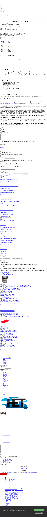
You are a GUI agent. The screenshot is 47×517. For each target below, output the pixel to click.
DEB (4, 379)
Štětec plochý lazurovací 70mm (6, 291)
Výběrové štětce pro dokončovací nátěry (7, 220)
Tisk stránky (6, 175)
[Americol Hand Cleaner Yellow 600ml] (7, 308)
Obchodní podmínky (6, 435)
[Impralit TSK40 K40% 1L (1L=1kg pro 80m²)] (9, 298)
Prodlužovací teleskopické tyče (6, 242)
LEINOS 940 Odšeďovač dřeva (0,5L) (7, 345)
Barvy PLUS (5, 374)
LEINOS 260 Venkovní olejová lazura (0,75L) (8, 342)
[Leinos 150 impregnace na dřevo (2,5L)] (8, 340)
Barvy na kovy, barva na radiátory (6, 214)
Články (1, 8)
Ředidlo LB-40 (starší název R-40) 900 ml (8, 330)
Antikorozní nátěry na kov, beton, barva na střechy (9, 201)
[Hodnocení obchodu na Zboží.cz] (4, 474)
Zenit (4, 394)
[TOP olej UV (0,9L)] (4, 328)
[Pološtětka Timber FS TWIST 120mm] (7, 295)
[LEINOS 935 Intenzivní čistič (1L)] (7, 334)
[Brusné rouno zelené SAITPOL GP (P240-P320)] (9, 349)
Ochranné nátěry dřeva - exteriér (6, 199)
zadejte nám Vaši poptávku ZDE (6, 353)
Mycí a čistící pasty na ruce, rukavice (7, 246)
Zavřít (7, 477)
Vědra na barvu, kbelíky (4, 244)
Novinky (2, 7)
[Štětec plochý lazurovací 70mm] (6, 292)
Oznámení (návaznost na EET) (8, 431)
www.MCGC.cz (25, 421)
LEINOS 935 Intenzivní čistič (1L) (6, 333)
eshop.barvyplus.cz (8, 472)
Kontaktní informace (4, 10)
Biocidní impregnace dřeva (5, 188)
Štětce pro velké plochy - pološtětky (6, 231)
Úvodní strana (3, 6)
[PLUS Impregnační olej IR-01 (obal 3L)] (4, 283)
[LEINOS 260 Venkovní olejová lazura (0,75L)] (9, 343)
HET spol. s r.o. (5, 380)
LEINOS (4, 383)
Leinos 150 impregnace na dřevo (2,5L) (7, 339)
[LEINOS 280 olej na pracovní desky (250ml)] (9, 337)
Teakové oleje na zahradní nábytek (6, 194)
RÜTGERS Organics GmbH (8, 385)
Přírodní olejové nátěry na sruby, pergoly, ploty (8, 190)
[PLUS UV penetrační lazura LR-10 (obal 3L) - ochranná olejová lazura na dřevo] (15, 286)
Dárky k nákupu (3, 253)
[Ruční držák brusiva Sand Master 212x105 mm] (9, 314)
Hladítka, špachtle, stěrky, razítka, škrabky (8, 236)
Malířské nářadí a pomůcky (5, 216)
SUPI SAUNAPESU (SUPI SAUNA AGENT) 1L (9, 300)
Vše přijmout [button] (39, 509)
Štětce (1, 218)
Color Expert (5, 378)
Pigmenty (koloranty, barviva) (5, 212)
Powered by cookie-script (6, 515)
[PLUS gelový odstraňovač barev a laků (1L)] (8, 304)
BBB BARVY (5, 375)
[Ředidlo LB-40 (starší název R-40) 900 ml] (8, 331)
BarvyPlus (2, 12)
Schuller (8, 41)
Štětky (1, 233)
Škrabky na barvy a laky (4, 181)
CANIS (4, 377)
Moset (4, 359)
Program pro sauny (3, 249)
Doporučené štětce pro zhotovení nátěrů (7, 52)
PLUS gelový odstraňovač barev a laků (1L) (8, 303)
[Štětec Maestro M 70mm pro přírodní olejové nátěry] (10, 289)
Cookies (4, 434)
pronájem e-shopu (31, 472)
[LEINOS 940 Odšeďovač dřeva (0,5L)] (7, 346)
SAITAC (4, 387)
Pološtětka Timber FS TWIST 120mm (7, 294)
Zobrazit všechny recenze (5, 272)
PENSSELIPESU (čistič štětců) (10, 103)
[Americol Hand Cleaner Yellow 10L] (7, 311)
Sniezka (4, 362)
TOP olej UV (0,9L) (4, 327)
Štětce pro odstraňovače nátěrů (6, 229)
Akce (1, 9)
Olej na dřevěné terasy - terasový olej (7, 192)
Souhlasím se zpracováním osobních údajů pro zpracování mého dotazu (15, 141)
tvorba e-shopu (24, 472)
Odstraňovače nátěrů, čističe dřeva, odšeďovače (9, 179)
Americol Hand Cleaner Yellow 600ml (7, 306)
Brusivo (1, 177)
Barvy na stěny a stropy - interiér (6, 207)
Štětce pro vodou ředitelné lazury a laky (7, 227)
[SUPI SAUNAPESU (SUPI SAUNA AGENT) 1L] (10, 301)
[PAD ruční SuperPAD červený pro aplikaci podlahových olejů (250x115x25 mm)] (4, 325)
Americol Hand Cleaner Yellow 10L (7, 310)
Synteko (4, 360)
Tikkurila (4, 363)
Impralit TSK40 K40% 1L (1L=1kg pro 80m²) (8, 297)
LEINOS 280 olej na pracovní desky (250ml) (8, 336)
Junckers (4, 381)
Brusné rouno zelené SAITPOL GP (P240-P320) (9, 348)
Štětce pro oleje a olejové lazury (6, 222)
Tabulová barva (3, 251)
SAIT (4, 386)
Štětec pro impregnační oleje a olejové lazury (24, 52)
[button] (16, 514)
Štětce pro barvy (3, 225)
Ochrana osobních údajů (7, 432)
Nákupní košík (3, 11)
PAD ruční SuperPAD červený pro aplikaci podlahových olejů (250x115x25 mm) (15, 316)
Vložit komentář (4, 147)
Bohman (4, 376)
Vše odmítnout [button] (39, 512)
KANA (4, 382)
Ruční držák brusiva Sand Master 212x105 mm (9, 313)
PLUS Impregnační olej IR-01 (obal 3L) (7, 274)
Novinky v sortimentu (7, 358)
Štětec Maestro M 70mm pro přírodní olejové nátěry (9, 288)
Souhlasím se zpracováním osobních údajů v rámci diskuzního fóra (14, 160)
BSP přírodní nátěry (6, 357)
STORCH (4, 390)
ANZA (4, 373)
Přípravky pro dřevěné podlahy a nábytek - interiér (9, 205)
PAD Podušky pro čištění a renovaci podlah (8, 238)
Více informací (31, 141)
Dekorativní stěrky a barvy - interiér (6, 210)
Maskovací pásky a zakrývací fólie (6, 240)
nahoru (1, 175)
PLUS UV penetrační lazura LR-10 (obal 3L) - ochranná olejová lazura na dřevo (15, 285)
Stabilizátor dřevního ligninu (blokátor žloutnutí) (9, 186)
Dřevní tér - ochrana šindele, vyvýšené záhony (13, 488)
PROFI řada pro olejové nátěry (38, 52)
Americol (4, 361)
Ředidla (1, 203)
